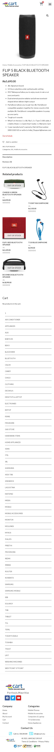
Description (7, 157)
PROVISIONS (10, 552)
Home (5, 65)
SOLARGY (9, 604)
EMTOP (8, 410)
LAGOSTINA (10, 487)
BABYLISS (9, 339)
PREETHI (8, 545)
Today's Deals (11, 636)
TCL (6, 623)
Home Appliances (13, 442)
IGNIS (7, 449)
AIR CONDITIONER (12, 320)
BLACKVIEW (10, 352)
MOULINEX (9, 526)
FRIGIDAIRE (9, 423)
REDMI (7, 558)
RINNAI (8, 565)
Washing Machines (13, 662)
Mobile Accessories (14, 65)
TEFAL (7, 629)
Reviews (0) (7, 162)
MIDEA (7, 500)
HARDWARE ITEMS (12, 436)
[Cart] (41, 4)
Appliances (10, 326)
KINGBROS (9, 481)
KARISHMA (9, 468)
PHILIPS (8, 539)
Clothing (9, 384)
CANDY (8, 371)
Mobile (8, 507)
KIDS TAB (9, 474)
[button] (50, 4)
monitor (9, 520)
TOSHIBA (9, 642)
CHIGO (8, 378)
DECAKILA (9, 391)
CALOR (8, 365)
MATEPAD (9, 494)
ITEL (7, 455)
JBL (12, 149)
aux (7, 332)
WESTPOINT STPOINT (14, 668)
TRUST (8, 649)
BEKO (7, 345)
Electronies (10, 403)
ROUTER (8, 571)
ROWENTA (9, 578)
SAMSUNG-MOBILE (12, 591)
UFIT (7, 655)
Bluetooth (10, 358)
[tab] (27, 156)
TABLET (8, 616)
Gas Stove (9, 429)
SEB (6, 597)
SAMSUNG (9, 584)
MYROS (8, 533)
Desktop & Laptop (13, 397)
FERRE (7, 416)
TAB (6, 610)
